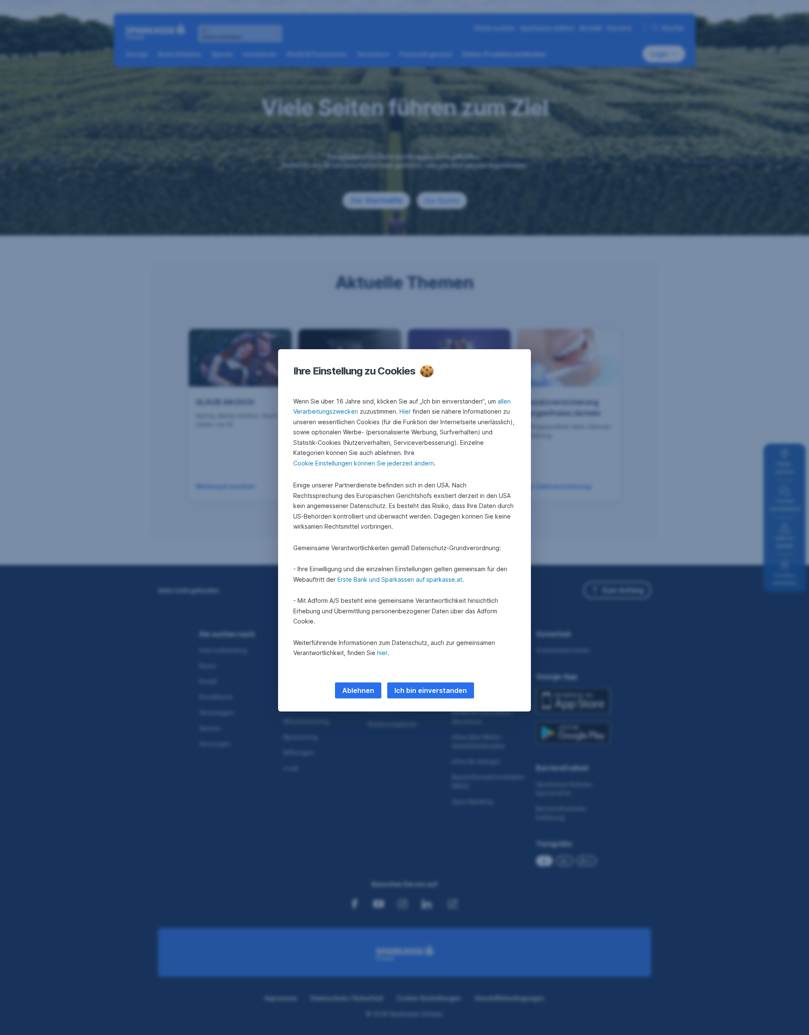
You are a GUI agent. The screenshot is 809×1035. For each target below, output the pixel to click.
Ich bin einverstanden (430, 690)
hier (382, 652)
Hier (405, 411)
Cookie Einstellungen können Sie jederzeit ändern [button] (363, 463)
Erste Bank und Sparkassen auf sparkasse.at (400, 579)
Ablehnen (358, 690)
